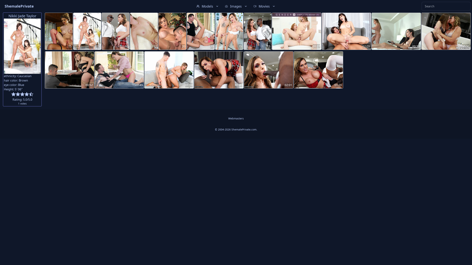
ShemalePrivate (19, 6)
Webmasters (236, 118)
